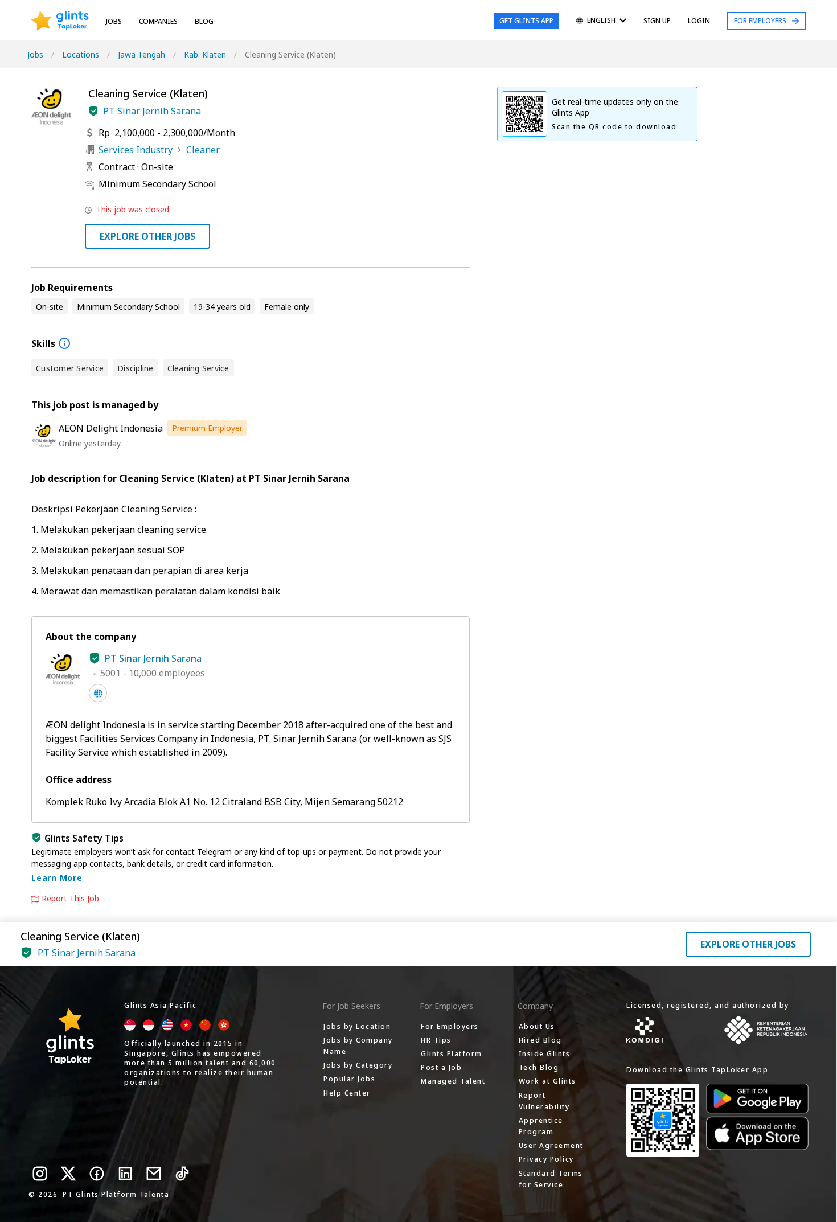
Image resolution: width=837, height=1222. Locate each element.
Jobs (114, 21)
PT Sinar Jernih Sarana (152, 111)
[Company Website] (97, 693)
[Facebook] (96, 1173)
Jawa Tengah (141, 54)
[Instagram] (39, 1173)
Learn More (57, 877)
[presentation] (60, 21)
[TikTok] (182, 1173)
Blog (204, 21)
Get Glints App (526, 21)
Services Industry (136, 149)
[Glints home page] (60, 21)
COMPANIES (158, 21)
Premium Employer (207, 428)
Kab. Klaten (205, 54)
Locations (80, 54)
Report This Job (70, 898)
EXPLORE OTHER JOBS (147, 236)
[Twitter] (68, 1173)
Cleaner (203, 149)
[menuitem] (601, 21)
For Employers (760, 21)
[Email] (153, 1173)
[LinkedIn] (125, 1173)
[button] (93, 111)
